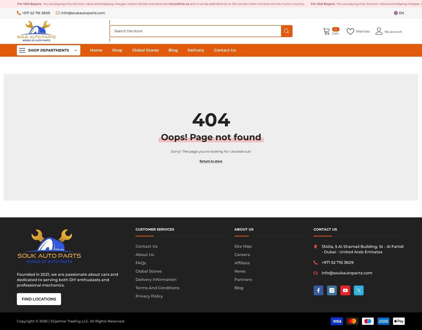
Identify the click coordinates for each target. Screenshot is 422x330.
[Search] (201, 31)
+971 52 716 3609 (36, 13)
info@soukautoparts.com (83, 13)
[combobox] (195, 31)
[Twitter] (359, 290)
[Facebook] (318, 290)
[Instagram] (332, 290)
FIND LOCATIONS (39, 299)
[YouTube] (345, 290)
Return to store (211, 161)
